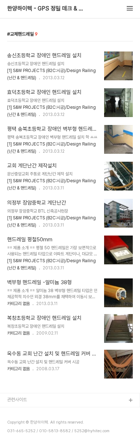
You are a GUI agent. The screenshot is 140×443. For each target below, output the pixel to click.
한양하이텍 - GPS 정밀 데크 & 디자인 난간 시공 (46, 8)
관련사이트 (17, 399)
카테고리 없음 (18, 303)
